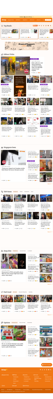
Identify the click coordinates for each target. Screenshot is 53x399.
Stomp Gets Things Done (37, 379)
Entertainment (15, 381)
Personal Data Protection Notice (37, 389)
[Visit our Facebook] (48, 26)
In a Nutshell (26, 381)
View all (49, 183)
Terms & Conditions (26, 389)
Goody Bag (36, 381)
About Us (2, 389)
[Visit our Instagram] (46, 26)
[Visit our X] (50, 26)
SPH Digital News (10, 389)
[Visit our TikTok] (44, 26)
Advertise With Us (48, 389)
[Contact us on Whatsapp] (41, 26)
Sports (14, 383)
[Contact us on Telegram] (39, 26)
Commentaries (47, 381)
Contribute (48, 19)
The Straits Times (18, 389)
